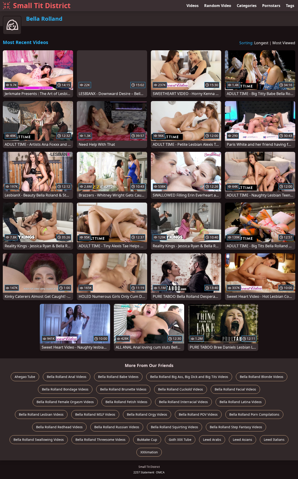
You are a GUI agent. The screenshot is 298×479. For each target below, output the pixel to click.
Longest (261, 42)
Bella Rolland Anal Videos (66, 376)
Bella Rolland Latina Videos (241, 402)
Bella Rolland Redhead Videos (59, 427)
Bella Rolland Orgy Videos (147, 414)
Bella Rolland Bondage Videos (65, 389)
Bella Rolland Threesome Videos (100, 439)
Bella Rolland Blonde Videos (261, 376)
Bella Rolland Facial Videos (235, 389)
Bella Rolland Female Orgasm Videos (65, 402)
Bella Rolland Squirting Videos (174, 427)
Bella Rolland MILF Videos (95, 414)
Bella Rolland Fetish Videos (126, 402)
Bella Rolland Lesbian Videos (41, 414)
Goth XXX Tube (180, 439)
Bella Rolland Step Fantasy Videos (236, 427)
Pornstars (271, 5)
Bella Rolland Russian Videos (116, 427)
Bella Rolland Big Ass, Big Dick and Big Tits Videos (189, 376)
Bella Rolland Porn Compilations (254, 414)
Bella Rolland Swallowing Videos (39, 439)
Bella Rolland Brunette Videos (123, 389)
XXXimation (149, 452)
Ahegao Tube (25, 376)
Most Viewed (283, 42)
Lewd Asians (242, 439)
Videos (192, 5)
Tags (290, 5)
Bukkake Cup (147, 439)
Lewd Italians (274, 439)
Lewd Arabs (212, 439)
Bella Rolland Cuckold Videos (180, 389)
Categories (247, 5)
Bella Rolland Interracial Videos (183, 402)
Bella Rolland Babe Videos (118, 376)
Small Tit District (42, 5)
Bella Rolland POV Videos (198, 414)
